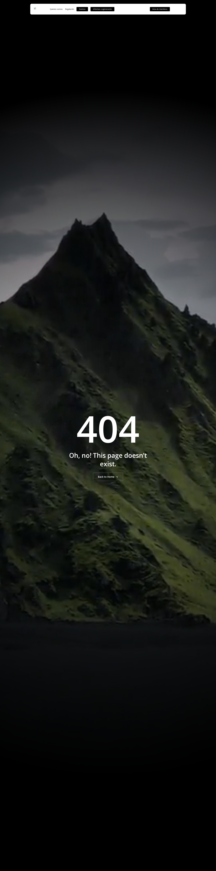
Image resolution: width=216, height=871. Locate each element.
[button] (108, 477)
